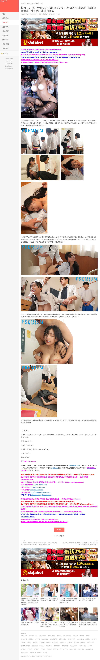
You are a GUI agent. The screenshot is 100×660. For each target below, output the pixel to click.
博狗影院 (36, 649)
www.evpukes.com (36, 490)
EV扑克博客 (65, 646)
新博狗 (88, 635)
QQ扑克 (39, 652)
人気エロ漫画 (80, 639)
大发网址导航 (53, 639)
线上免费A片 (9, 61)
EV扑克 (45, 652)
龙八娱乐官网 (82, 646)
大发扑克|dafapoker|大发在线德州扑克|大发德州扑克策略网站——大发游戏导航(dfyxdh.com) (51, 512)
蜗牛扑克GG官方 (33, 635)
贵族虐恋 (5, 44)
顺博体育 (94, 639)
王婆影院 (29, 649)
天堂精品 (42, 649)
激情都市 (5, 40)
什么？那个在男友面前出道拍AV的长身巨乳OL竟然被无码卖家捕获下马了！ (69, 601)
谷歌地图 (45, 656)
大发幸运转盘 (24, 652)
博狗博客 (82, 635)
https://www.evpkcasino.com (40, 492)
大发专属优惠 (89, 649)
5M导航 (29, 642)
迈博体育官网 (71, 639)
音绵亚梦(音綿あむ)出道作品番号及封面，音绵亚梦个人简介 (88, 625)
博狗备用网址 (51, 635)
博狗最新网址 (42, 635)
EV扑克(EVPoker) (30, 461)
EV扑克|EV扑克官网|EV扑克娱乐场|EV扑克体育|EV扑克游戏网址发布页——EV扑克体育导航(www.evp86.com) (57, 504)
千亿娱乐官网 (73, 646)
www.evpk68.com (39, 487)
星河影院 (76, 642)
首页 (4, 14)
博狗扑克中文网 (67, 635)
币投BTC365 (90, 642)
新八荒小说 (24, 639)
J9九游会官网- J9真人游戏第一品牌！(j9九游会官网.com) (39, 60)
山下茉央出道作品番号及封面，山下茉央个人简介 (87, 600)
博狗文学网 (3, 1)
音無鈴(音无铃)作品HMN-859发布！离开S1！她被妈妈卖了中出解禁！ (69, 625)
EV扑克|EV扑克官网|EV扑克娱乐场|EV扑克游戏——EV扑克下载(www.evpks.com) (48, 501)
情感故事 (5, 31)
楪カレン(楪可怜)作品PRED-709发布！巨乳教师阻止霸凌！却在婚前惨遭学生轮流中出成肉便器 (58, 9)
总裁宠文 (5, 22)
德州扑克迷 (24, 635)
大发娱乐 (48, 642)
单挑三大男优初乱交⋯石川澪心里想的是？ (30, 624)
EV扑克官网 (81, 649)
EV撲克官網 (57, 646)
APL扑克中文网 (64, 649)
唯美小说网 (63, 642)
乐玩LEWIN (49, 646)
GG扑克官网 (73, 649)
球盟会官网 (35, 646)
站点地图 (40, 656)
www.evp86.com (74, 465)
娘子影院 (23, 649)
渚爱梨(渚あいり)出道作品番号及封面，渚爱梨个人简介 (49, 600)
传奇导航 (35, 642)
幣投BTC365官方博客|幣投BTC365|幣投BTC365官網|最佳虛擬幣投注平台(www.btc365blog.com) (53, 55)
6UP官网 (37, 639)
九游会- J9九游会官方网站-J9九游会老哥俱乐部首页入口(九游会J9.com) (44, 62)
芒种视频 (49, 649)
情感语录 (5, 35)
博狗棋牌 (75, 635)
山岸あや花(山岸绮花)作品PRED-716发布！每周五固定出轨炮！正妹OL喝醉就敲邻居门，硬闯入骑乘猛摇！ (39, 544)
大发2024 (70, 642)
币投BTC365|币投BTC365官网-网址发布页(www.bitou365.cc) (41, 49)
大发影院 (90, 646)
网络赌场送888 (9, 66)
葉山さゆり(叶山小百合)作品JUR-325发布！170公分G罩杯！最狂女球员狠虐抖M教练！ (80, 544)
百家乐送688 (9, 58)
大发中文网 (33, 652)
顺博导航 (87, 639)
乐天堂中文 (55, 642)
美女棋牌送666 (9, 63)
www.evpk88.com (41, 485)
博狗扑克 (59, 635)
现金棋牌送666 (9, 68)
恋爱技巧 (5, 27)
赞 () (60, 530)
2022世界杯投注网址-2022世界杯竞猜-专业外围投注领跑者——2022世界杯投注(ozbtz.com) (50, 499)
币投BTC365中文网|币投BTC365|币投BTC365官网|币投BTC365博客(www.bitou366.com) (50, 57)
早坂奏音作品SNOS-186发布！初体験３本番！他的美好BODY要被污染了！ (49, 625)
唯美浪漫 (5, 18)
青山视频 (41, 642)
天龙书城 (31, 639)
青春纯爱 (5, 48)
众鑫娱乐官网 (45, 639)
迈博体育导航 (62, 639)
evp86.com (54, 468)
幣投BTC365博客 (25, 646)
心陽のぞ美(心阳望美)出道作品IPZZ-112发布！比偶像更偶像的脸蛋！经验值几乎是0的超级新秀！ (30, 602)
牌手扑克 (55, 649)
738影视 (23, 642)
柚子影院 (83, 642)
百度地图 (50, 656)
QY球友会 (42, 646)
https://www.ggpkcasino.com (41, 495)
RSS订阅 (5, 53)
